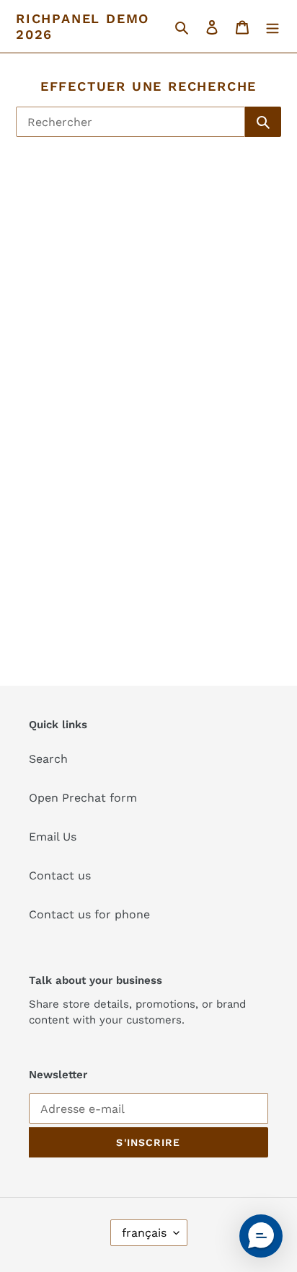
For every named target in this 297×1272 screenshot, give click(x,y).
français (144, 1233)
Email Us (52, 836)
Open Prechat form (83, 798)
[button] (261, 1236)
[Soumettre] (263, 122)
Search (48, 759)
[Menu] (272, 26)
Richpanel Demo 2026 (82, 26)
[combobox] (130, 122)
